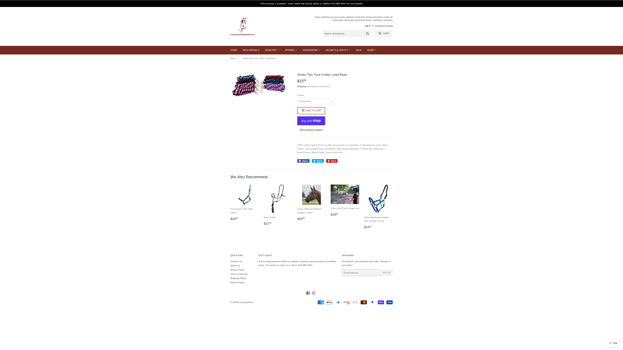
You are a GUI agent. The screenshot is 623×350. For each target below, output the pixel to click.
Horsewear (310, 50)
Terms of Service (239, 274)
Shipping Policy (238, 278)
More (370, 50)
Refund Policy (237, 282)
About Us (235, 265)
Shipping (301, 86)
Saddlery (271, 50)
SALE (359, 50)
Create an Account (384, 26)
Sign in (368, 26)
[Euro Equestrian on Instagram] (313, 293)
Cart (386, 33)
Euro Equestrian (245, 302)
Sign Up (387, 273)
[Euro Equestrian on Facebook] (308, 293)
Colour (300, 95)
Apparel (290, 50)
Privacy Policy (237, 269)
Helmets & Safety (337, 50)
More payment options (311, 129)
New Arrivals (251, 50)
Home (233, 50)
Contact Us (236, 261)
